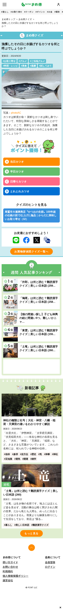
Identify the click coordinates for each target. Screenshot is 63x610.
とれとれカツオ (19, 191)
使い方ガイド (10, 562)
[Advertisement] (31, 366)
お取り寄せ (17, 11)
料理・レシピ (11, 65)
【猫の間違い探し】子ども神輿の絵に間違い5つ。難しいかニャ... (38, 318)
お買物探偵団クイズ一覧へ (31, 251)
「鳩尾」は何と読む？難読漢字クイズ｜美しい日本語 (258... (38, 300)
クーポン (29, 11)
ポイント (41, 11)
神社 (55, 454)
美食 (24, 65)
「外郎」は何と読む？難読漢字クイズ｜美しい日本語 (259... (38, 283)
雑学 (34, 459)
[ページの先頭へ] (31, 547)
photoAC (16, 112)
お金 (50, 11)
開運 (26, 459)
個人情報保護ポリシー (15, 576)
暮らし (6, 11)
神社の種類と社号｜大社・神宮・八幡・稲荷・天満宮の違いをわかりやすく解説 (29, 422)
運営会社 (8, 580)
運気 (18, 459)
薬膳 (33, 65)
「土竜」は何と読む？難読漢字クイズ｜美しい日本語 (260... (38, 348)
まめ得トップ (8, 19)
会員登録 (50, 562)
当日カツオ (17, 161)
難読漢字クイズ (40, 525)
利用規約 (8, 571)
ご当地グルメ (38, 61)
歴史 (34, 454)
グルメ (23, 61)
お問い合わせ (10, 567)
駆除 (58, 11)
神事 (47, 454)
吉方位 (24, 454)
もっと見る (31, 533)
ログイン (50, 567)
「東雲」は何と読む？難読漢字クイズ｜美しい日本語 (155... (38, 332)
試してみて (46, 65)
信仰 (7, 454)
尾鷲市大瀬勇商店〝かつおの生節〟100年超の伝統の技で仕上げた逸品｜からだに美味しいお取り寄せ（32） (31, 215)
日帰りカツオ (18, 181)
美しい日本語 (22, 525)
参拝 (15, 454)
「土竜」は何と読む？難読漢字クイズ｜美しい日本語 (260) (30, 492)
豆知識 (8, 459)
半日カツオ (17, 171)
